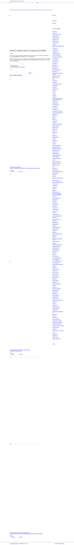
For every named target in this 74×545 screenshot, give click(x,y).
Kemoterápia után (55, 192)
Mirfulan (54, 230)
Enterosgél (54, 132)
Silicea (53, 303)
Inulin (53, 176)
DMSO (53, 119)
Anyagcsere (54, 50)
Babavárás (54, 64)
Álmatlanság (54, 39)
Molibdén (54, 232)
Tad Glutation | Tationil (56, 320)
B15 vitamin (15, 66)
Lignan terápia (55, 214)
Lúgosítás (54, 217)
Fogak (53, 143)
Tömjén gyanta (55, 327)
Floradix (53, 142)
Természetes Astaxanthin (56, 322)
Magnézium (54, 222)
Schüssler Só (54, 298)
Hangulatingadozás (55, 161)
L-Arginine (54, 207)
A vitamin (54, 32)
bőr (53, 79)
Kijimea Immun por (56, 197)
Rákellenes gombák (56, 288)
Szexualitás (54, 317)
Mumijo (53, 235)
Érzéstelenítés (54, 137)
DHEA (53, 115)
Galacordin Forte (55, 150)
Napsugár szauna (55, 241)
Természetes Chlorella (56, 324)
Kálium (53, 190)
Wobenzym (54, 337)
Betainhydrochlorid (55, 69)
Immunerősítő (54, 173)
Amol (53, 44)
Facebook (10, 71)
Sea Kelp (54, 301)
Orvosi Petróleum (55, 259)
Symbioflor (54, 309)
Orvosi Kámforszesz (56, 257)
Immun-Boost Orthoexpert (57, 171)
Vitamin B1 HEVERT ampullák (16, 350)
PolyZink (54, 278)
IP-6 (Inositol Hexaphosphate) (57, 177)
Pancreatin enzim (55, 269)
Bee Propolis (54, 66)
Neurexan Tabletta (55, 246)
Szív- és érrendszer (55, 319)
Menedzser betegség (56, 227)
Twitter (11, 71)
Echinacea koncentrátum (56, 124)
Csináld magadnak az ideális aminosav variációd (57, 99)
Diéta (53, 117)
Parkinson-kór (55, 274)
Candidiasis (54, 85)
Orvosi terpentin (55, 262)
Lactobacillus (54, 209)
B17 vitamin (54, 61)
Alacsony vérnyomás (56, 34)
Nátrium (53, 243)
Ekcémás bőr (54, 127)
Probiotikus (54, 282)
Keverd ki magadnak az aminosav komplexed (56, 194)
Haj (53, 160)
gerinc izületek (55, 151)
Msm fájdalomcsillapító (56, 233)
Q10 (53, 285)
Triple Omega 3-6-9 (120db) (57, 330)
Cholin (53, 90)
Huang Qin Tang (55, 164)
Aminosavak (54, 42)
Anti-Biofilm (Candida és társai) (58, 45)
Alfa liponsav (54, 36)
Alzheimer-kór (55, 41)
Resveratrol (54, 291)
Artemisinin (54, 51)
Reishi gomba (54, 290)
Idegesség (54, 168)
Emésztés (54, 129)
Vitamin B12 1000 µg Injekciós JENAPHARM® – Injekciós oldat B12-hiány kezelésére (26, 533)
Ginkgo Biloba (55, 153)
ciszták (53, 95)
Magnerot (54, 220)
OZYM (53, 265)
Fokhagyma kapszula (56, 145)
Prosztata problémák (56, 283)
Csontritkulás (54, 102)
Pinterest (13, 71)
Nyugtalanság (54, 251)
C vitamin (54, 82)
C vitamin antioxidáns (56, 83)
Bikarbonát (54, 71)
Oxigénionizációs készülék (57, 264)
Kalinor (53, 188)
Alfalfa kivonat (55, 37)
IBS (53, 166)
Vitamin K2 (54, 335)
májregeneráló (55, 224)
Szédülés (54, 314)
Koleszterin (54, 202)
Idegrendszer (54, 169)
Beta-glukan (54, 68)
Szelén (53, 315)
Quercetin (54, 287)
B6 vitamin (54, 63)
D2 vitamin (54, 107)
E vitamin (54, 122)
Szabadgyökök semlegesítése (57, 311)
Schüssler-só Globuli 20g (57, 300)
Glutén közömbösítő (56, 155)
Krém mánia (54, 204)
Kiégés (53, 196)
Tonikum (54, 328)
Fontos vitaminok (21, 66)
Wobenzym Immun (55, 338)
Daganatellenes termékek (57, 112)
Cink (53, 92)
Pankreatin (54, 270)
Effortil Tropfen (55, 125)
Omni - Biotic (54, 256)
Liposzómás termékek (56, 215)
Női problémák (55, 249)
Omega (53, 254)
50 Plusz (54, 31)
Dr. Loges (54, 120)
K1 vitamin (54, 185)
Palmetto (54, 267)
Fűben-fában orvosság (56, 148)
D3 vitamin (12, 167)
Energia (53, 130)
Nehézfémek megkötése (56, 244)
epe (53, 133)
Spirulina (54, 305)
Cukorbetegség (55, 104)
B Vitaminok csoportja (14, 349)
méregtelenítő (54, 228)
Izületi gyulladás (55, 180)
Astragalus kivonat (55, 53)
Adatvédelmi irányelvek (14, 543)
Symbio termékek (55, 308)
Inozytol (53, 174)
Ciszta (53, 93)
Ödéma (53, 252)
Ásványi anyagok (55, 55)
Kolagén (54, 201)
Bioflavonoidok (55, 77)
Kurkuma (54, 206)
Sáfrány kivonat (55, 295)
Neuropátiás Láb (55, 247)
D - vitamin (54, 106)
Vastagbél (54, 333)
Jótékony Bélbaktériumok (57, 182)
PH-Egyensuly (55, 275)
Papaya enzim (54, 272)
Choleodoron (54, 88)
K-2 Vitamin (54, 183)
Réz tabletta (54, 293)
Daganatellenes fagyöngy (57, 111)
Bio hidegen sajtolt (55, 75)
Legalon (53, 211)
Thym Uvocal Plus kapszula (57, 325)
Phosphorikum (55, 277)
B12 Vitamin (20, 349)
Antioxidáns (54, 48)
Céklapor (54, 87)
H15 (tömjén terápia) (56, 158)
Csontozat (54, 101)
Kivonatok (54, 199)
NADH (53, 237)
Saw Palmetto (54, 296)
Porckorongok (55, 280)
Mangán (53, 225)
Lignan (53, 212)
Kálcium (54, 187)
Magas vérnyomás (55, 219)
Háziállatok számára (56, 163)
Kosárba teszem (14, 65)
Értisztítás (54, 135)
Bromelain (54, 80)
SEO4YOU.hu (61, 543)
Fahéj (53, 138)
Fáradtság (54, 140)
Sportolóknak (54, 306)
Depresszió (54, 114)
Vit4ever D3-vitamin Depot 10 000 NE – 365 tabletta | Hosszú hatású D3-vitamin (25, 168)
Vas (53, 332)
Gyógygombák (55, 156)
